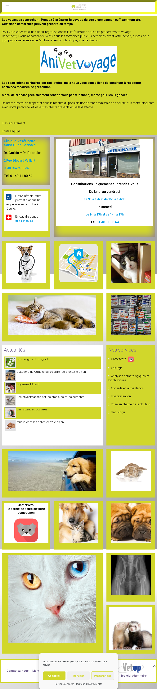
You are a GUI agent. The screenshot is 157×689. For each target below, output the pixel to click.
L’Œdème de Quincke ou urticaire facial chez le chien (51, 371)
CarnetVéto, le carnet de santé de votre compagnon (26, 508)
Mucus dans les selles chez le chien (40, 422)
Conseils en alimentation (127, 388)
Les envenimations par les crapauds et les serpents (50, 397)
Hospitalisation (121, 396)
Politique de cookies (64, 684)
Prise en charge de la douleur (130, 404)
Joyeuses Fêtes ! (28, 384)
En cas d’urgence (26, 216)
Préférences (102, 676)
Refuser (78, 676)
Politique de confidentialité (89, 684)
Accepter (54, 676)
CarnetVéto (118, 359)
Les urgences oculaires (32, 409)
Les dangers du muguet (32, 359)
